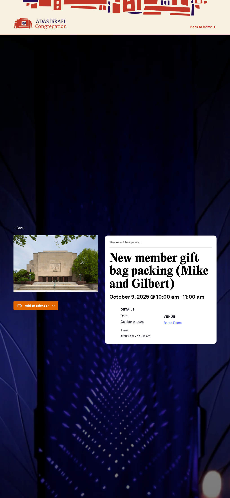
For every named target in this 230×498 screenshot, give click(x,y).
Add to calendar (37, 305)
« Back (18, 227)
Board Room (173, 322)
